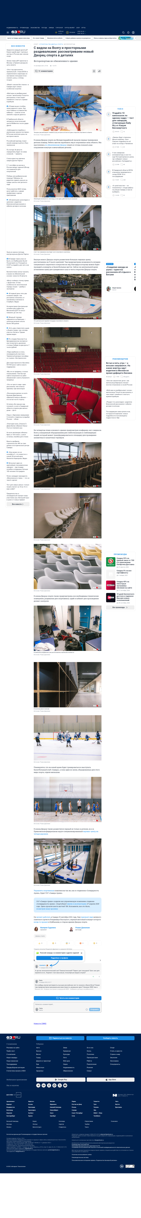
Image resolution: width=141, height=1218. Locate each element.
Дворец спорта (40, 933)
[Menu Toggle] (7, 32)
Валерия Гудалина (48, 924)
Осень (89, 1048)
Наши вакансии (12, 1058)
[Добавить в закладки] (94, 71)
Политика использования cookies (82, 1151)
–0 (99, 973)
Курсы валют (70, 27)
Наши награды (12, 1054)
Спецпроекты (115, 1061)
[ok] (49, 1082)
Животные (40, 1064)
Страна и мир (115, 1051)
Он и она (90, 1044)
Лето (65, 1054)
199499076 (42, 962)
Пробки (71, 32)
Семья (89, 1067)
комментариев (45, 71)
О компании (11, 1051)
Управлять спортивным (44, 887)
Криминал (67, 1048)
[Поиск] (123, 32)
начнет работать (43, 914)
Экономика (114, 1058)
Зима (65, 1044)
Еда (37, 1061)
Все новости (18, 46)
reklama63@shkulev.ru (106, 1131)
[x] (60, 1082)
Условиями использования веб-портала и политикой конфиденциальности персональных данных (101, 1144)
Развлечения (91, 1061)
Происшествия (92, 1054)
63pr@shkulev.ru (99, 1137)
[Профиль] (133, 32)
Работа (89, 1058)
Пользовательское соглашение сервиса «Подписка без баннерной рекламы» (94, 1157)
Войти (41, 1007)
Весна (38, 1051)
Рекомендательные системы (80, 1154)
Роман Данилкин (82, 924)
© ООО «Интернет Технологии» (16, 1163)
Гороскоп (59, 27)
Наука (65, 1061)
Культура (66, 1051)
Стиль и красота (116, 1048)
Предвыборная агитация (16, 1064)
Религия (90, 1064)
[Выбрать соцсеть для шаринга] (99, 71)
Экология (113, 1054)
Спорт (112, 1044)
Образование (68, 1067)
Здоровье (39, 1067)
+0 (93, 973)
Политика (90, 1051)
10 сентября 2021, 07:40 (41, 65)
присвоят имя (87, 914)
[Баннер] (126, 38)
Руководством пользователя (80, 1141)
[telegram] (38, 1082)
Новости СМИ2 (40, 1020)
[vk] (44, 1082)
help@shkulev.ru (20, 1148)
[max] (54, 1082)
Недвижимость (12, 27)
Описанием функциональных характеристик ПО (86, 1142)
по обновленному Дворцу (55, 145)
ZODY (78, 27)
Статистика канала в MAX (16, 1067)
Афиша (51, 27)
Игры (83, 27)
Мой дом (66, 1058)
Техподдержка (12, 1061)
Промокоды (24, 27)
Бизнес (38, 1048)
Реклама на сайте (13, 1044)
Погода (44, 27)
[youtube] (65, 1082)
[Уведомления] (128, 32)
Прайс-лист (11, 1048)
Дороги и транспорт (43, 1058)
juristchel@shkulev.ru (54, 1146)
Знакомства (35, 27)
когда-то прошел (41, 919)
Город (38, 1054)
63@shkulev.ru (29, 1145)
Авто (38, 1044)
